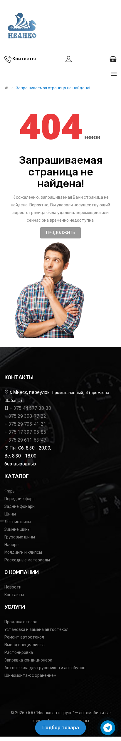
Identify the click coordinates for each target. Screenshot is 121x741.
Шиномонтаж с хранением (30, 675)
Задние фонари (19, 506)
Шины (10, 514)
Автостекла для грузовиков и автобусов (44, 667)
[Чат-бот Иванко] (107, 727)
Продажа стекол (20, 621)
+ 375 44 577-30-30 (30, 408)
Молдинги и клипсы (23, 552)
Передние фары (20, 498)
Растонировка (18, 652)
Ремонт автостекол (24, 637)
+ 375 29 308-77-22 (25, 416)
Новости (12, 587)
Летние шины (17, 521)
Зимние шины (17, 529)
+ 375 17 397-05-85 (25, 432)
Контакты (14, 594)
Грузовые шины (19, 537)
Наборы (11, 544)
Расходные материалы (27, 560)
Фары (10, 491)
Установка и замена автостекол (36, 629)
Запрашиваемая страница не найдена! (53, 88)
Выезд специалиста (24, 644)
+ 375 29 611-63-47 (25, 440)
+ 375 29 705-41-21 (25, 424)
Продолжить (60, 232)
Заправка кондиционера (28, 660)
